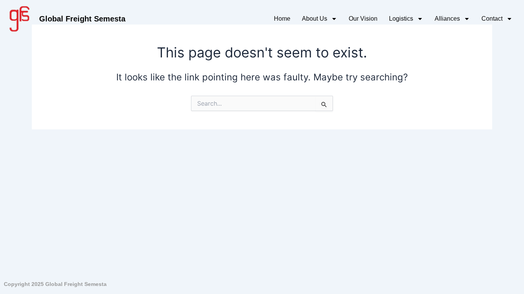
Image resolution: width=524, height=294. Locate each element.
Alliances (447, 18)
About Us (314, 18)
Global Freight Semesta (82, 19)
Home (282, 18)
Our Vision (363, 18)
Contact (492, 18)
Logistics (401, 18)
